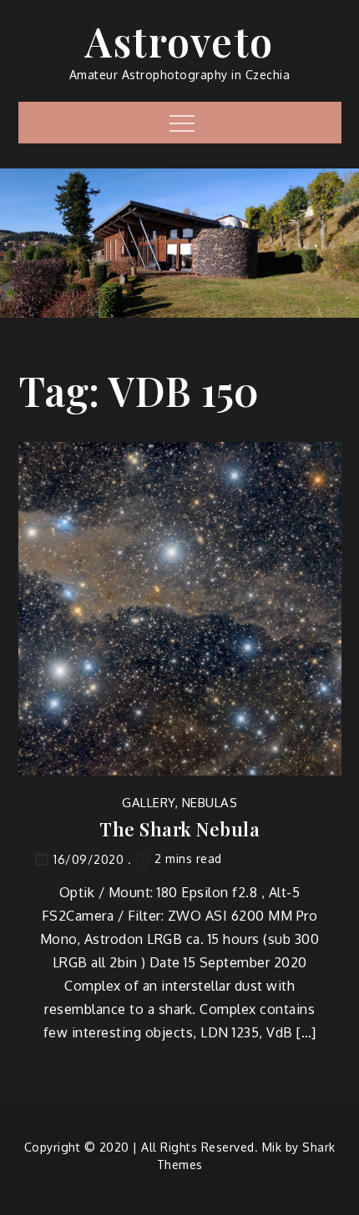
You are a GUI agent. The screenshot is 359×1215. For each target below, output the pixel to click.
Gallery (148, 803)
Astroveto (179, 41)
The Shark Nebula (179, 829)
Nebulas (210, 803)
